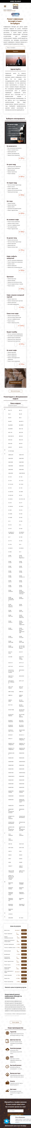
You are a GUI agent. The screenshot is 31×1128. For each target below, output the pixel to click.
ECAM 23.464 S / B (21, 576)
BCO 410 (21, 439)
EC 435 (20, 517)
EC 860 (10, 551)
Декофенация (7, 954)
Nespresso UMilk (10, 910)
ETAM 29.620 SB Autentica (22, 817)
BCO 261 (21, 436)
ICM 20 (9, 855)
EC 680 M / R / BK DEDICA (11, 533)
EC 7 (9, 537)
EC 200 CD (10, 491)
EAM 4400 (21, 469)
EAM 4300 (10, 469)
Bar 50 (9, 417)
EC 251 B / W (22, 499)
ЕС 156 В (21, 917)
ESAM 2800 (10, 761)
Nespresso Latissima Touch (10, 893)
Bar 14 (20, 410)
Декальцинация (7, 950)
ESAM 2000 (21, 753)
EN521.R (10, 738)
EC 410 (20, 510)
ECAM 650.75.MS (21, 642)
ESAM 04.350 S (11, 754)
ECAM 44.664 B (10, 629)
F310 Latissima (10, 835)
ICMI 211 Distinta (21, 867)
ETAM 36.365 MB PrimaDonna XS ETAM (22, 829)
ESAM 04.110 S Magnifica (11, 749)
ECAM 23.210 (20, 567)
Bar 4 (9, 414)
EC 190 (20, 488)
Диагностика (7, 930)
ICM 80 (20, 862)
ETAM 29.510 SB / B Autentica (11, 817)
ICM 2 (20, 851)
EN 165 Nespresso (21, 701)
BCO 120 (21, 428)
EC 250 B (10, 499)
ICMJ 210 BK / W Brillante (11, 871)
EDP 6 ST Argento (21, 687)
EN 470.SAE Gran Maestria (21, 715)
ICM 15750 (21, 847)
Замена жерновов (8, 975)
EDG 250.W (21, 676)
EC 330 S (21, 506)
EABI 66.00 (10, 454)
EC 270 (10, 502)
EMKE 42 (21, 691)
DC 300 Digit (11, 451)
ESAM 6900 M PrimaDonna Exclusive (11, 811)
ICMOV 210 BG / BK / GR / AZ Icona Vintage (11, 877)
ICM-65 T (10, 866)
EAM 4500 (10, 473)
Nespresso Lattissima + (21, 893)
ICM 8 (9, 862)
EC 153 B (21, 484)
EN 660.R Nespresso (10, 721)
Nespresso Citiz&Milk (21, 883)
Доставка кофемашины (9, 944)
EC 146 (20, 477)
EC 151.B (21, 480)
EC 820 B (10, 548)
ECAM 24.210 (9, 581)
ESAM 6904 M (21, 810)
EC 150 (10, 480)
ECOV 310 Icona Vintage (21, 658)
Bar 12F (10, 410)
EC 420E (10, 513)
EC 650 (20, 528)
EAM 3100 (21, 454)
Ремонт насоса (7, 964)
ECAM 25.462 (9, 586)
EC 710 (10, 540)
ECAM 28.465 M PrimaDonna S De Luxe (22, 592)
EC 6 (20, 524)
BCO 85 (10, 447)
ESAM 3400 (21, 769)
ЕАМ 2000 (10, 917)
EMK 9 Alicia (11, 691)
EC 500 (20, 521)
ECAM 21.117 (9, 556)
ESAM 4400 (10, 783)
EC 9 (20, 551)
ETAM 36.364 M (22, 823)
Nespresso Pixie (21, 899)
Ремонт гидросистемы (9, 961)
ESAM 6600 (10, 796)
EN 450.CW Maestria (10, 715)
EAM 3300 (21, 458)
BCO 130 (10, 432)
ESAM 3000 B (22, 761)
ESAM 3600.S (11, 776)
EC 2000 (21, 491)
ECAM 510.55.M (21, 637)
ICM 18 (9, 851)
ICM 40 (20, 858)
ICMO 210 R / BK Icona (22, 871)
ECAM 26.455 (20, 586)
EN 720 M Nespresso (21, 726)
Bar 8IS (9, 421)
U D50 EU (10, 914)
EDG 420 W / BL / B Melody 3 (11, 682)
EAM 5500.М (22, 473)
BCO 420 (10, 443)
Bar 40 (20, 414)
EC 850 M (21, 548)
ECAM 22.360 (20, 562)
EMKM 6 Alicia (10, 701)
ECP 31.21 (21, 662)
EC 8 (20, 544)
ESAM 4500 (21, 783)
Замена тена (6, 978)
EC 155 (10, 488)
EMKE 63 (10, 695)
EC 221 (20, 495)
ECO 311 (21, 652)
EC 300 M (10, 506)
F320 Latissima (10, 839)
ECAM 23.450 (20, 572)
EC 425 (20, 513)
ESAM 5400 (10, 787)
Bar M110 (21, 421)
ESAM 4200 (10, 780)
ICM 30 (20, 855)
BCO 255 (21, 432)
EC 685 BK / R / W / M (21, 533)
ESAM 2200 (10, 757)
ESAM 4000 (21, 776)
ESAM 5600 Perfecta (21, 792)
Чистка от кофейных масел (9, 947)
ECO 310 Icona (10, 652)
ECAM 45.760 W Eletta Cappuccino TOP (21, 630)
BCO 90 (20, 447)
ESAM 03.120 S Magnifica (11, 744)
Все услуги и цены (15, 391)
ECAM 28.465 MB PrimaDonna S (11, 599)
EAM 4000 (10, 465)
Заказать (15, 51)
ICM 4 (9, 858)
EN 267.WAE (11, 709)
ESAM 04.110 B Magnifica (22, 744)
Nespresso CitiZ (10, 883)
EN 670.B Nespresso (21, 721)
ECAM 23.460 (9, 576)
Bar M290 (21, 425)
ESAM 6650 (10, 799)
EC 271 (20, 502)
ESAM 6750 (21, 805)
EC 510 (10, 524)
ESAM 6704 (10, 805)
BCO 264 (10, 439)
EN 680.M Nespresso (10, 726)
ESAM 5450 (21, 787)
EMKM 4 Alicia (21, 696)
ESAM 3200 (10, 765)
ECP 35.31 (21, 666)
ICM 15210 (21, 844)
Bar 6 (20, 417)
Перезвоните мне (15, 382)
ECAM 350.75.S (21, 611)
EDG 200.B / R (21, 671)
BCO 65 (20, 443)
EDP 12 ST (21, 680)
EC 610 (10, 528)
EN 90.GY (10, 735)
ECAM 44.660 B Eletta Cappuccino (21, 623)
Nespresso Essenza (10, 888)
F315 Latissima (21, 835)
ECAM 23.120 (9, 567)
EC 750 (10, 544)
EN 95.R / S (21, 735)
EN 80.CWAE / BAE (22, 731)
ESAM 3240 (21, 765)
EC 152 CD (10, 484)
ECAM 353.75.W (10, 616)
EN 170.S (10, 705)
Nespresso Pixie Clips (10, 905)
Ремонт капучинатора (8, 981)
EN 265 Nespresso (21, 705)
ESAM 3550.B (22, 772)
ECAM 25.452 (20, 581)
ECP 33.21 (10, 666)
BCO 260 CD (11, 436)
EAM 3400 (10, 462)
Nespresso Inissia (21, 888)
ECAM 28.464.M (10, 591)
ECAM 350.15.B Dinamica (10, 605)
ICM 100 (10, 844)
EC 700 (20, 537)
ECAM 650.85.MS (10, 647)
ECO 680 (10, 656)
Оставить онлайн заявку (15, 1114)
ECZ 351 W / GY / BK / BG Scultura (11, 671)
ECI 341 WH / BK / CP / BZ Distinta (22, 647)
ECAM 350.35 (20, 605)
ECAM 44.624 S (10, 622)
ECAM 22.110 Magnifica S (21, 556)
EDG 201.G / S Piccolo (11, 677)
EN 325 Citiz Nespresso (21, 710)
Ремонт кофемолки (8, 933)
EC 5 (9, 521)
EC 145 (10, 477)
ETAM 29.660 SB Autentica (11, 823)
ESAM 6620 (21, 796)
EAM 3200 (10, 458)
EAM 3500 (21, 462)
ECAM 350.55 (9, 611)
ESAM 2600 (21, 757)
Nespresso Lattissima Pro (10, 899)
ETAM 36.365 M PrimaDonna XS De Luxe (11, 829)
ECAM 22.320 (9, 562)
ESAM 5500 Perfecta (10, 792)
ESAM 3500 (10, 772)
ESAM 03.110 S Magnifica (22, 739)
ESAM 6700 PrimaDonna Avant (22, 800)
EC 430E (10, 517)
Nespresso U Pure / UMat (22, 905)
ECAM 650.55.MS (10, 642)
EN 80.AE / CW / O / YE (10, 731)
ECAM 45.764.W (10, 637)
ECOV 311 (10, 662)
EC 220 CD (10, 495)
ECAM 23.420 (9, 572)
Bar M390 (10, 428)
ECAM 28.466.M (21, 598)
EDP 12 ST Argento (10, 687)
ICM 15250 (10, 847)
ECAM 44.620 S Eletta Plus (21, 616)
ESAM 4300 (21, 780)
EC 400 (10, 510)
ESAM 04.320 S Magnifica (22, 749)
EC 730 (20, 540)
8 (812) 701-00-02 (15, 1)
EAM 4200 (21, 465)
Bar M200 (10, 425)
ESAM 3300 (10, 769)
